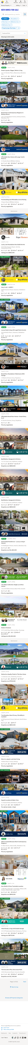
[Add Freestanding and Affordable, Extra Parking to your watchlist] (26, 170)
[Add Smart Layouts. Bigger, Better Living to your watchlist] (26, 40)
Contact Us (15, 1033)
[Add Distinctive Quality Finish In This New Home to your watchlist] (26, 645)
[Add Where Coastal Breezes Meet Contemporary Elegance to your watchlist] (26, 811)
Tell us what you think (8, 1029)
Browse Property (5, 5)
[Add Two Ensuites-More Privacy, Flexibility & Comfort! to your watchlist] (26, 686)
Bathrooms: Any (6, 25)
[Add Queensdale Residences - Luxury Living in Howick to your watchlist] (26, 511)
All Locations (14, 18)
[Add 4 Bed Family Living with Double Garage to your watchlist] (26, 899)
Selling (18, 5)
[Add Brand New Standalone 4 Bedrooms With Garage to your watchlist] (26, 344)
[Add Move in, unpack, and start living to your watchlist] (26, 729)
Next (24, 981)
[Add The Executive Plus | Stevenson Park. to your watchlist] (26, 940)
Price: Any (4, 21)
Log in (24, 2)
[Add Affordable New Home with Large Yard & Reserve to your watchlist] (26, 127)
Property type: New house (9, 28)
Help (10, 1033)
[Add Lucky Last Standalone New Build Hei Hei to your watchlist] (26, 215)
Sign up (20, 2)
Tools (23, 5)
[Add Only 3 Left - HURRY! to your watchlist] (26, 257)
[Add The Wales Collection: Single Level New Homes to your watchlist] (26, 554)
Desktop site (4, 1033)
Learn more (6, 1027)
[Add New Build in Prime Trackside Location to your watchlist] (26, 856)
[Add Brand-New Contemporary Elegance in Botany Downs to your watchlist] (26, 83)
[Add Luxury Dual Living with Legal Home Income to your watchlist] (26, 300)
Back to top (15, 987)
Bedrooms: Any (15, 21)
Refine (5, 18)
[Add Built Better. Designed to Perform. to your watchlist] (26, 429)
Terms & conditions (23, 1033)
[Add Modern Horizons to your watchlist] (26, 598)
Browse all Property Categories (14, 998)
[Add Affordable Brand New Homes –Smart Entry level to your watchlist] (26, 387)
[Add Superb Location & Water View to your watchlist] (26, 770)
